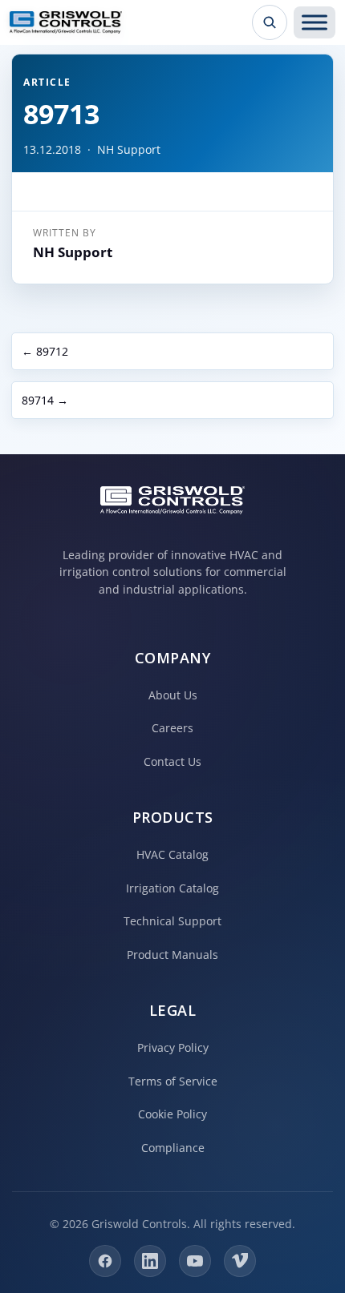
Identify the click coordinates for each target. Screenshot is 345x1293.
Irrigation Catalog (172, 888)
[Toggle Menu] (314, 22)
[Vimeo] (240, 1261)
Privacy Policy (173, 1047)
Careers (172, 727)
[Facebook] (105, 1261)
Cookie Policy (172, 1114)
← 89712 (45, 351)
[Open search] (269, 22)
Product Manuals (172, 954)
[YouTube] (195, 1261)
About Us (172, 695)
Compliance (173, 1147)
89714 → (45, 400)
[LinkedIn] (150, 1261)
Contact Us (172, 761)
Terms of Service (172, 1081)
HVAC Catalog (172, 854)
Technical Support (172, 920)
